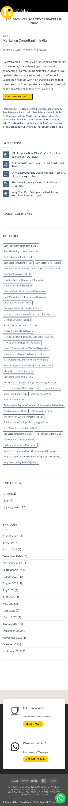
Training (14, 789)
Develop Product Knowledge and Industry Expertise (29, 314)
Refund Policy (51, 792)
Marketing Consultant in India (25, 40)
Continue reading (17, 96)
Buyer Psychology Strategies (18, 285)
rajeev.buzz (40, 50)
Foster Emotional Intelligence (18, 331)
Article (7, 493)
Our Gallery (16, 792)
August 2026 (10, 535)
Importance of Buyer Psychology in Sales (24, 354)
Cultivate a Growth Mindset (18, 302)
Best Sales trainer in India (45, 112)
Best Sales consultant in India (17, 112)
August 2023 (10, 583)
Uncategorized (11, 507)
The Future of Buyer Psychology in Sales (23, 416)
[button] (47, 6)
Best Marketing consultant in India (44, 108)
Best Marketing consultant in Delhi (21, 245)
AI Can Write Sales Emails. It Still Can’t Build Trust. (38, 164)
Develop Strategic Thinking (17, 319)
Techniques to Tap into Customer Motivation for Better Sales (34, 405)
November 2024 (12, 562)
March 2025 (10, 549)
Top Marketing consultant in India (25, 123)
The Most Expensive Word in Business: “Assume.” (35, 184)
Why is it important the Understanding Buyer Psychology (32, 456)
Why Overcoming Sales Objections (21, 462)
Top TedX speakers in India (49, 126)
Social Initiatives (48, 789)
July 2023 (8, 590)
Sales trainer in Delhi (41, 393)
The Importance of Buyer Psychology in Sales (26, 422)
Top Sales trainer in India (23, 126)
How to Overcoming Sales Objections (22, 342)
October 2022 (11, 644)
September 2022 (12, 651)
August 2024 (10, 576)
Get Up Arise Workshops (34, 786)
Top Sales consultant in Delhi (18, 433)
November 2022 (12, 637)
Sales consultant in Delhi (48, 388)
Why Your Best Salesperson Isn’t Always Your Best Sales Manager (35, 193)
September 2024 (12, 569)
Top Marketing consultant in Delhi (20, 428)
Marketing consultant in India (40, 116)
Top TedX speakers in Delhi (48, 433)
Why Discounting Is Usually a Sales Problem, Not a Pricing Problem (38, 174)
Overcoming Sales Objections (18, 388)
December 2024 (12, 556)
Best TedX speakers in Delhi (46, 268)
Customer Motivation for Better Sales (22, 308)
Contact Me (33, 792)
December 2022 (12, 630)
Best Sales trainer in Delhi (48, 262)
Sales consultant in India (16, 393)
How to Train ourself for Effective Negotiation (26, 348)
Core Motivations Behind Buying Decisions (25, 297)
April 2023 (9, 610)
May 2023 (9, 603)
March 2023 (10, 617)
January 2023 (11, 624)
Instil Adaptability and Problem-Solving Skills (26, 359)
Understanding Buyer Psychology (20, 445)
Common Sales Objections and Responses (24, 291)
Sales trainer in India (32, 119)
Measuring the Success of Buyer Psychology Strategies (31, 382)
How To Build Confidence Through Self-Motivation (28, 336)
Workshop (28, 789)
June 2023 (9, 596)
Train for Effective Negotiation (19, 439)
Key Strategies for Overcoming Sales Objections (27, 365)
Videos (55, 786)
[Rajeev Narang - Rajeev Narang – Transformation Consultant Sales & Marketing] (15, 16)
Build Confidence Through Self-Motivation (24, 280)
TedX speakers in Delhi (15, 410)
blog (5, 36)
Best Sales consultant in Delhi (18, 257)
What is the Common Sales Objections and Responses (30, 451)
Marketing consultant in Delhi (18, 371)
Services (12, 786)
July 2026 (8, 542)
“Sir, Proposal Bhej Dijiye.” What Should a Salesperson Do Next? (36, 154)
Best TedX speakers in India (17, 274)
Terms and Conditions (34, 794)
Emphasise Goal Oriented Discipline (21, 325)
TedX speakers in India (40, 410)
